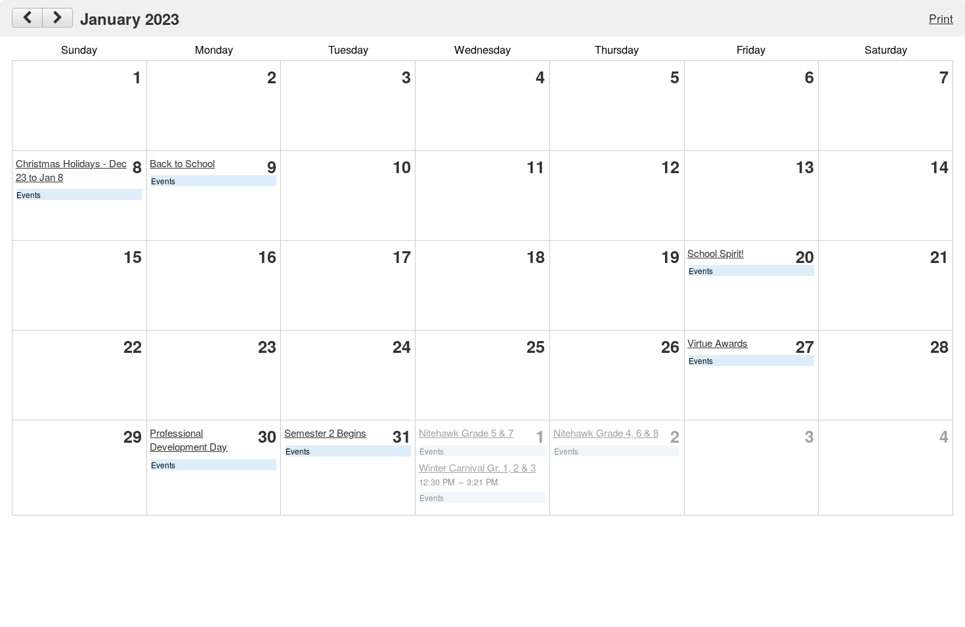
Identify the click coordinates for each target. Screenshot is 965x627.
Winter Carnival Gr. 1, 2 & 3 (477, 467)
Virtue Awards (717, 343)
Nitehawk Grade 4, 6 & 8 (605, 432)
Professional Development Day (188, 439)
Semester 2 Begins (325, 432)
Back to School (182, 163)
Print (941, 18)
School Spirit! (715, 253)
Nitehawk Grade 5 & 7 (466, 432)
